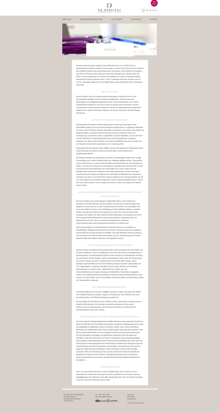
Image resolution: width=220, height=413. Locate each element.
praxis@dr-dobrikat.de (105, 396)
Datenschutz (131, 396)
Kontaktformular (82, 377)
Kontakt (154, 19)
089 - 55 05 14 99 (151, 10)
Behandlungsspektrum (91, 19)
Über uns (66, 19)
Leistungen (116, 19)
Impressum (130, 394)
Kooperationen (131, 399)
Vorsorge (136, 19)
